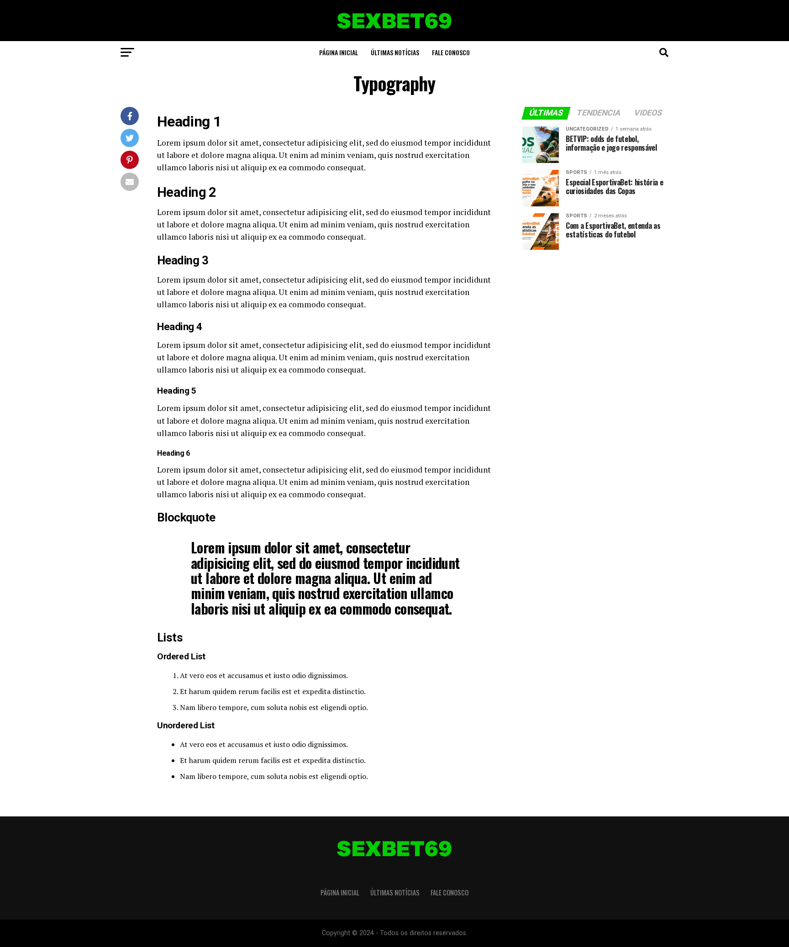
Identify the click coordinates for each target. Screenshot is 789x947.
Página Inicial (338, 52)
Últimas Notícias (395, 52)
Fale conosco (451, 52)
